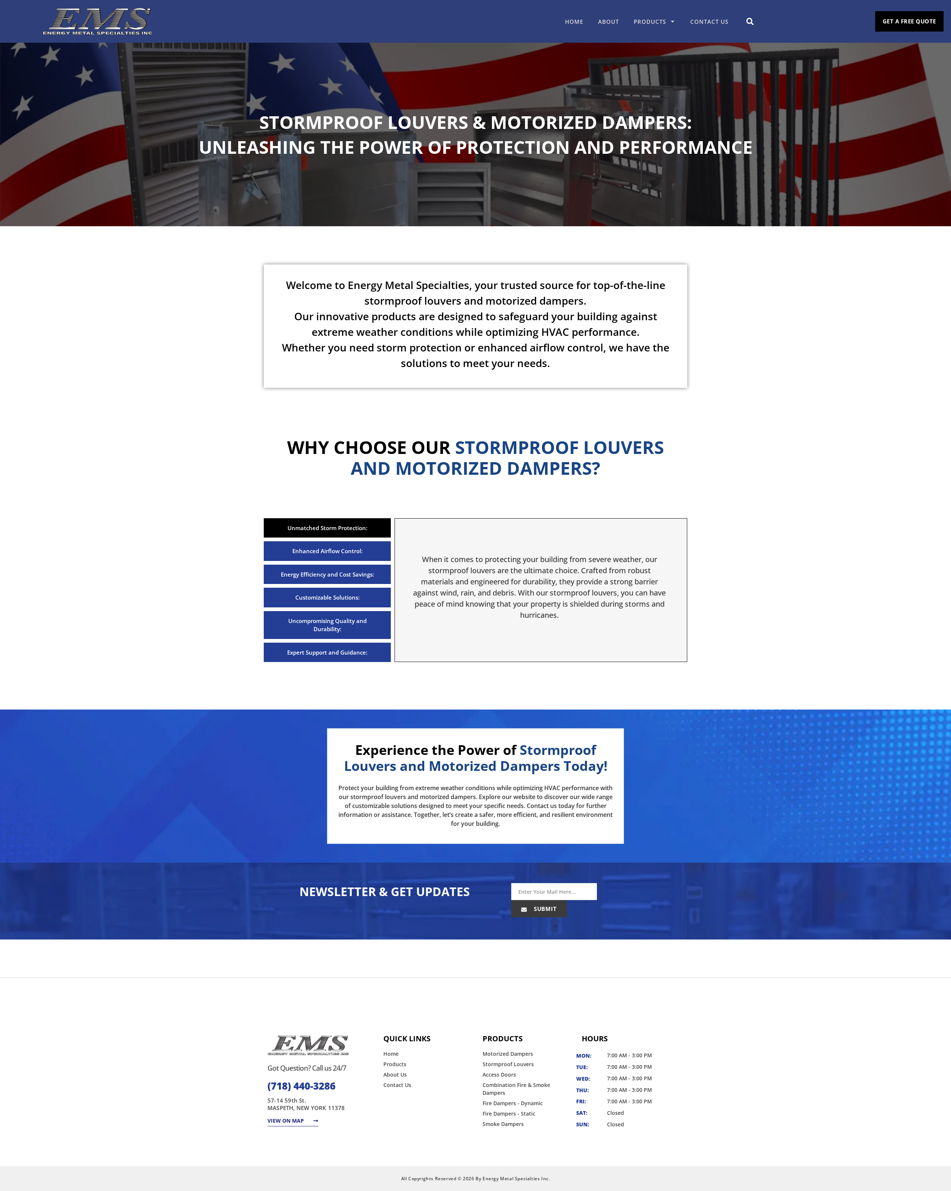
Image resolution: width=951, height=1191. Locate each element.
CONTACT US (709, 21)
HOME (574, 21)
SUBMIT (544, 908)
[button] (750, 21)
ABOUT (608, 21)
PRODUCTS (650, 21)
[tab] (327, 528)
